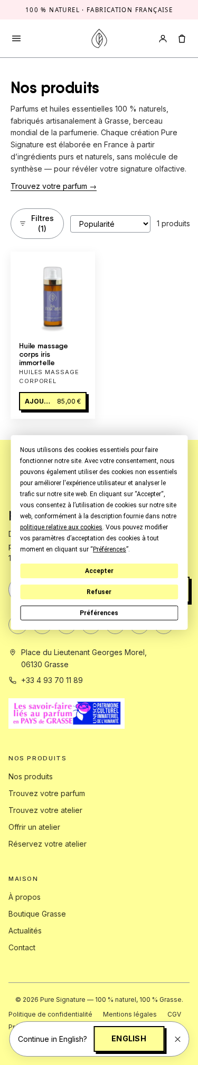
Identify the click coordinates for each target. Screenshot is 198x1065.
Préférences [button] (109, 549)
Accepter (99, 571)
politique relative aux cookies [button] (61, 527)
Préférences (99, 613)
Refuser (99, 592)
